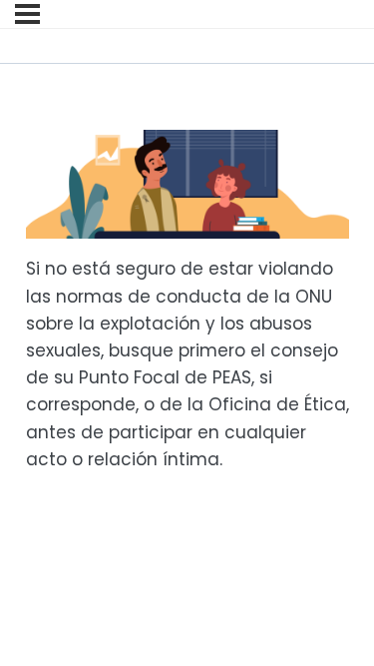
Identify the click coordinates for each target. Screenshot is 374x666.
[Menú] (27, 14)
